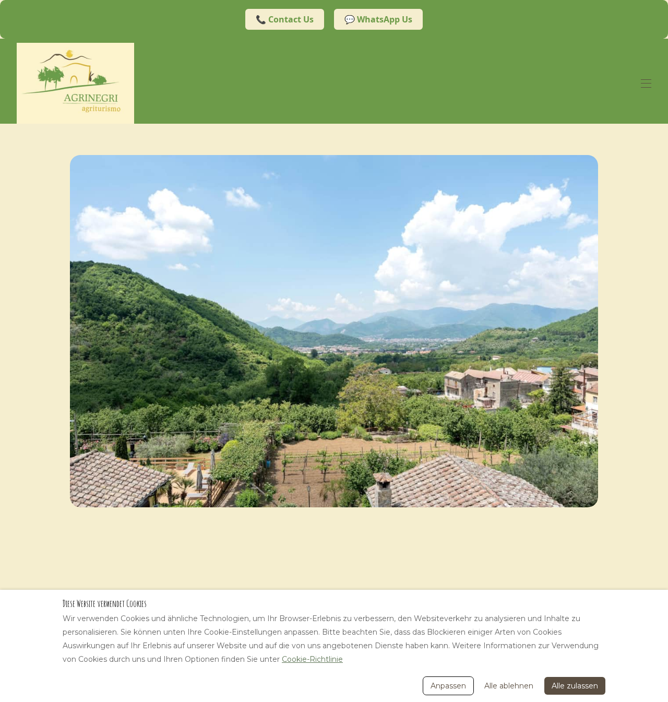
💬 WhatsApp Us (378, 19)
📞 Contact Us (285, 19)
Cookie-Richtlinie (312, 659)
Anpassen (448, 686)
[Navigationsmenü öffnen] (646, 83)
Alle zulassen (575, 686)
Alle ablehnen (508, 686)
